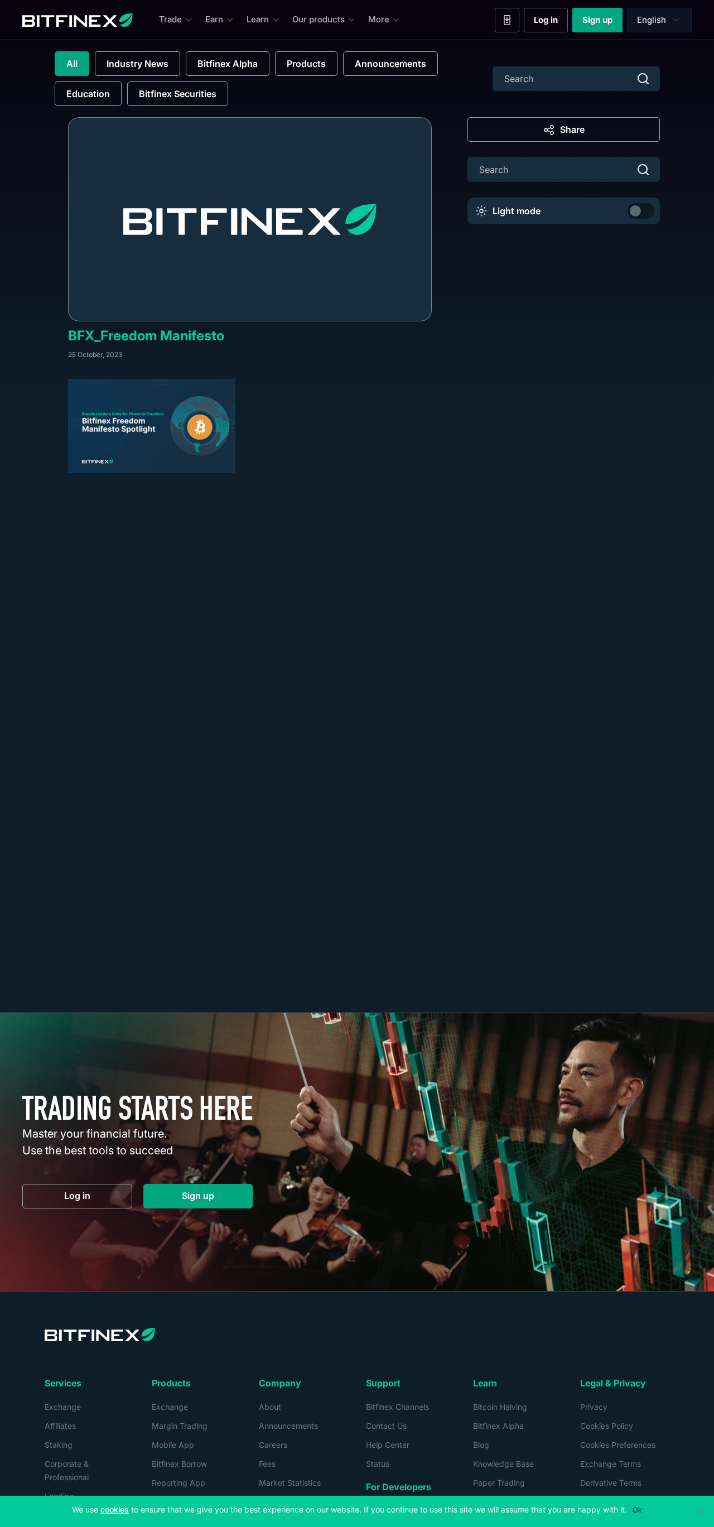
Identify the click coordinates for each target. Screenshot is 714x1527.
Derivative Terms (610, 1482)
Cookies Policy (606, 1425)
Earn (214, 19)
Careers (273, 1444)
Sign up (602, 22)
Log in (551, 22)
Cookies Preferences (617, 1444)
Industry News (137, 63)
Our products (318, 19)
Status (377, 1463)
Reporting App (178, 1482)
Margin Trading (180, 1425)
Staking (59, 1444)
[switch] (641, 211)
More (378, 19)
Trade (170, 19)
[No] (700, 1511)
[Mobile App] (507, 20)
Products (306, 63)
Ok (637, 1509)
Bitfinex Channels (397, 1407)
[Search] (643, 78)
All (72, 63)
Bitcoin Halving (500, 1407)
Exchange (63, 1407)
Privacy (593, 1407)
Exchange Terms (610, 1463)
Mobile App (173, 1444)
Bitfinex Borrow (179, 1463)
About (270, 1407)
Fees (267, 1463)
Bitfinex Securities (177, 93)
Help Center (387, 1444)
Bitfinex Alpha (227, 63)
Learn (258, 19)
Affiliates (60, 1425)
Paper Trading (499, 1482)
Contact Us (386, 1425)
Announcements (390, 63)
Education (88, 93)
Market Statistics (290, 1482)
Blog (481, 1444)
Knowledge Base (503, 1463)
